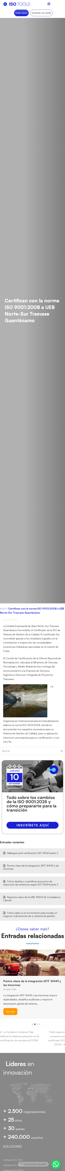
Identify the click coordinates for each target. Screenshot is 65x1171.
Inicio (3, 608)
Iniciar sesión (21, 13)
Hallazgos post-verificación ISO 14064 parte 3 (32, 853)
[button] (32, 1024)
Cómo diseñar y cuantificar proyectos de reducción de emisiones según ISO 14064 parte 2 (30, 883)
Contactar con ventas (41, 13)
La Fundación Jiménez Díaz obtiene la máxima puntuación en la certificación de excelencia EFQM (19, 1036)
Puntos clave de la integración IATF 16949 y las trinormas (31, 867)
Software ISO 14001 (13, 1165)
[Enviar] (62, 751)
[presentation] (1, 1025)
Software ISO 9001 (13, 1160)
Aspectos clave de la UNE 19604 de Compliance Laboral (32, 899)
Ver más (10, 1005)
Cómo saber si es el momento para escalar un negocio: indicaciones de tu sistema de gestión (30, 914)
